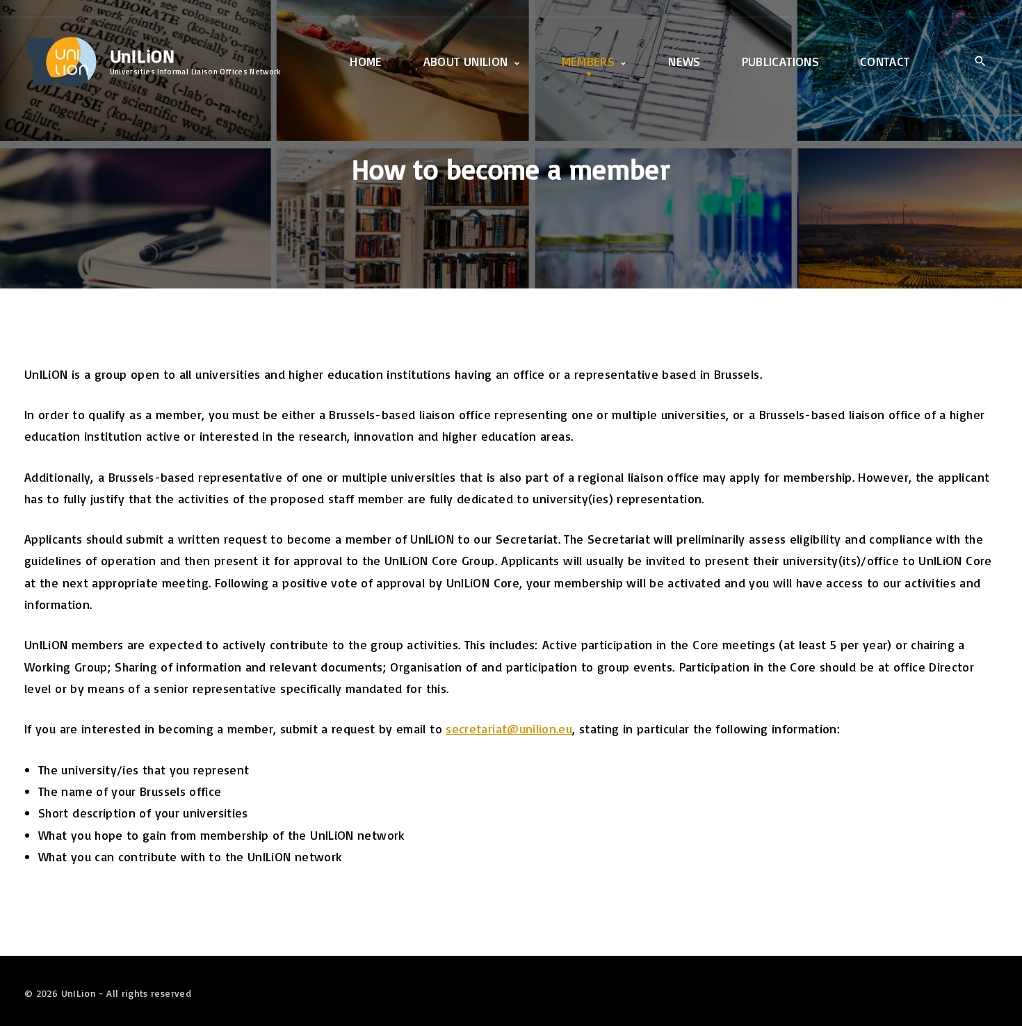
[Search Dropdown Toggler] (980, 62)
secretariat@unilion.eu (509, 728)
